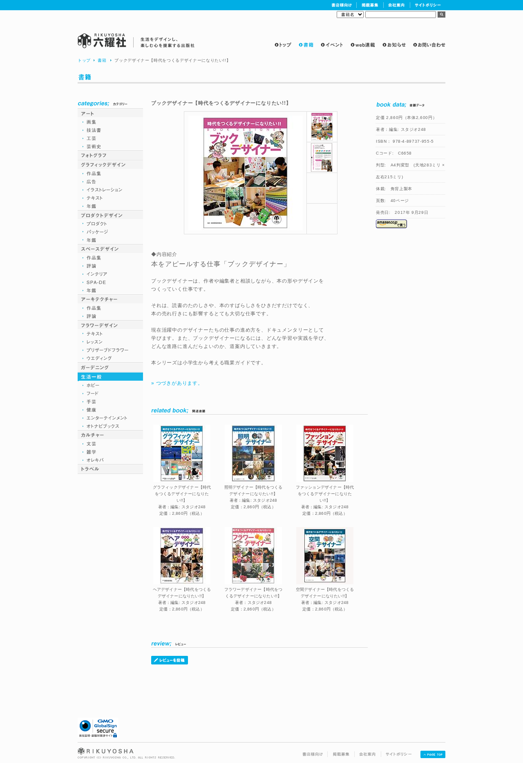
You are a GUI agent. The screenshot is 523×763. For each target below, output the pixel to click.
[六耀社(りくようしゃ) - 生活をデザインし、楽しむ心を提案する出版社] (136, 40)
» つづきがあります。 (177, 383)
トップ (84, 60)
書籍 (102, 60)
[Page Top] (432, 756)
